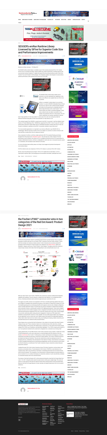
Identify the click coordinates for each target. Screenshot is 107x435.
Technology (50, 19)
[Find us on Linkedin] (19, 420)
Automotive (70, 149)
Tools (19, 22)
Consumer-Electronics (73, 154)
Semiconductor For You (34, 177)
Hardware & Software (72, 159)
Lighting (69, 173)
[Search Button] (88, 21)
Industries (63, 19)
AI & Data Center (71, 142)
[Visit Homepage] (27, 14)
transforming (25, 335)
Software (35, 156)
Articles (69, 144)
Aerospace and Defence (72, 140)
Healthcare (70, 161)
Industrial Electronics (73, 163)
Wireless (69, 204)
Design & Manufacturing (73, 156)
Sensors (69, 192)
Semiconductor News (27, 19)
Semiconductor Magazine (40, 19)
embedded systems (36, 136)
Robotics (69, 185)
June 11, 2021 (35, 228)
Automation (70, 147)
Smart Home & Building (72, 194)
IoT (68, 168)
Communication (71, 152)
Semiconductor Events (73, 187)
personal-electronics (72, 178)
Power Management (72, 180)
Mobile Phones (51, 244)
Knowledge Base (76, 19)
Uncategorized (71, 201)
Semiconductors (28, 156)
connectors (23, 367)
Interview (57, 19)
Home (19, 19)
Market (69, 19)
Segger (22, 156)
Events (83, 19)
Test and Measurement (73, 199)
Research (69, 182)
